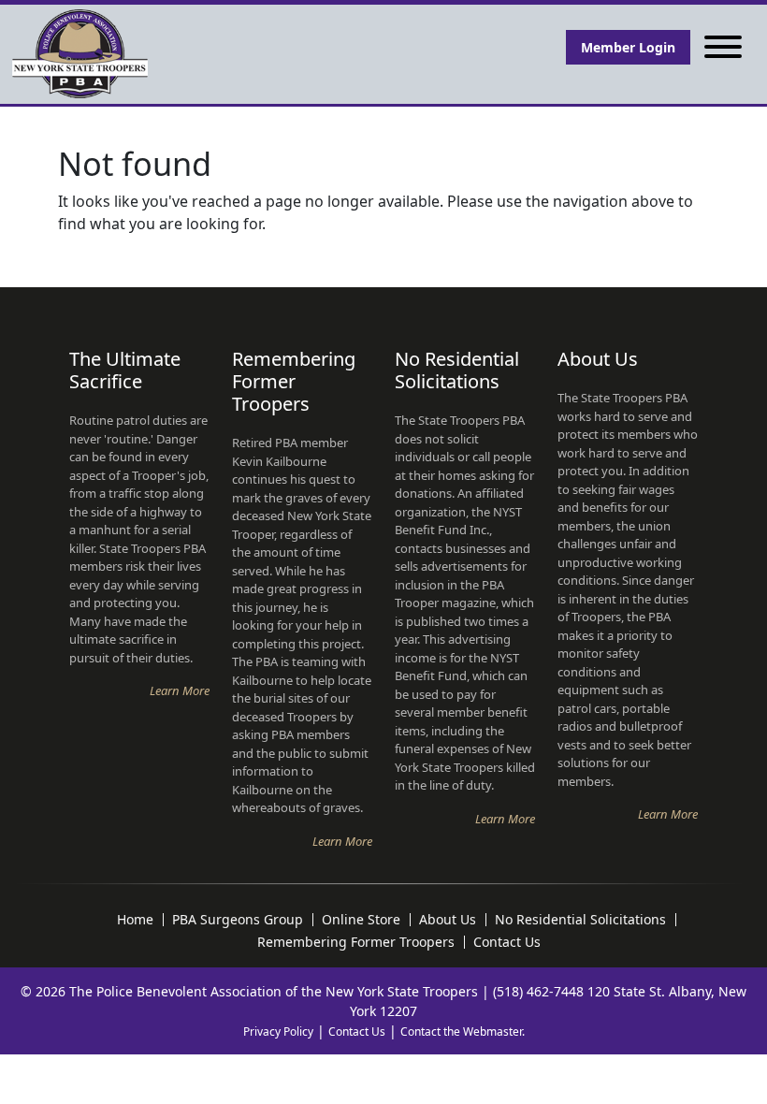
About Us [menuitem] (447, 919)
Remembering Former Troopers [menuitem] (356, 942)
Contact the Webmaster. (462, 1031)
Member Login (628, 47)
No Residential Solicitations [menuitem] (580, 919)
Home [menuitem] (135, 919)
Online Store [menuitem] (361, 919)
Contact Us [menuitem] (507, 942)
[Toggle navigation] (723, 47)
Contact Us (356, 1031)
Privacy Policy (278, 1031)
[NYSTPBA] (80, 54)
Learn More (180, 690)
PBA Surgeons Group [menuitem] (237, 919)
